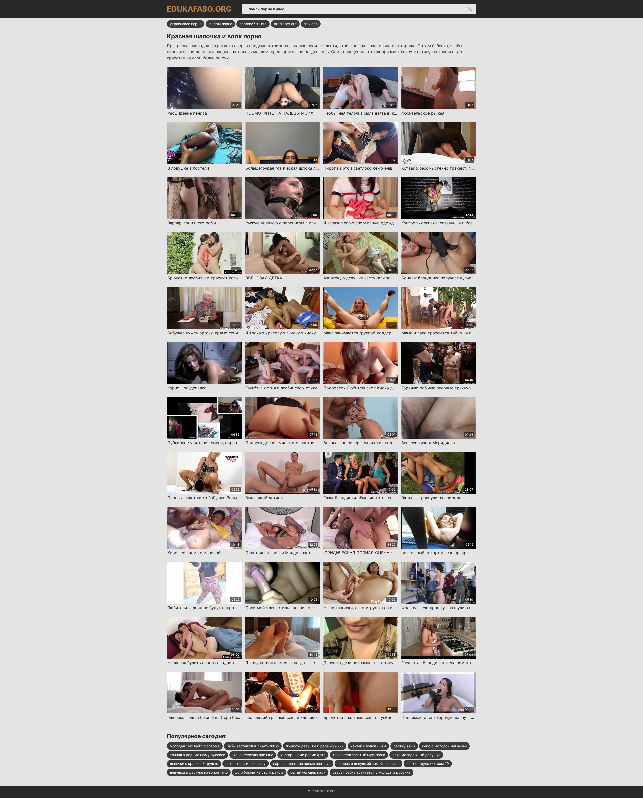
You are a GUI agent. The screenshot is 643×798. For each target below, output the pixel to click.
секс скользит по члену (245, 763)
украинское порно (185, 24)
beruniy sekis (404, 746)
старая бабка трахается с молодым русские (371, 772)
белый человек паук (307, 772)
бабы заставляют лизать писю (253, 746)
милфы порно (220, 24)
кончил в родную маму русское (197, 755)
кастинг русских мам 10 (428, 763)
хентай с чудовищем (368, 746)
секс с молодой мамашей (444, 746)
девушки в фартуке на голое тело (199, 772)
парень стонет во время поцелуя (301, 763)
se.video (311, 24)
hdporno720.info (252, 24)
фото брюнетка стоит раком (259, 772)
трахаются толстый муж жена (359, 755)
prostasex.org (285, 24)
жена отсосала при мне (252, 755)
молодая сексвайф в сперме (195, 746)
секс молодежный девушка (416, 755)
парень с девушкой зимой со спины (368, 763)
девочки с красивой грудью (194, 763)
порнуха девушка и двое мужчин (314, 746)
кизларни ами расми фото (302, 755)
